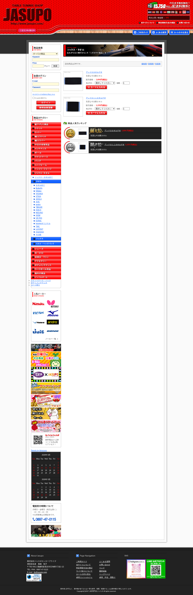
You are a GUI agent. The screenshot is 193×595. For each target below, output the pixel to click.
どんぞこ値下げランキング (46, 388)
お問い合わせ (183, 22)
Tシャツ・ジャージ (46, 169)
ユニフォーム (46, 165)
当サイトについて (147, 22)
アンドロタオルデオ (94, 72)
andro (38, 204)
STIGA (38, 196)
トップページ (104, 574)
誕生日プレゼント (46, 401)
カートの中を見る (179, 32)
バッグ (46, 161)
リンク (102, 568)
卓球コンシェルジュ (84, 577)
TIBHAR (39, 207)
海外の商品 (46, 273)
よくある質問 (159, 32)
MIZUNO (39, 213)
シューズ (46, 249)
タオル (38, 181)
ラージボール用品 (46, 269)
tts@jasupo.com (40, 572)
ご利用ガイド (141, 32)
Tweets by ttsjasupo (39, 450)
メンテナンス (46, 149)
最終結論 (102, 571)
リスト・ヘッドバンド (45, 244)
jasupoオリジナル (43, 223)
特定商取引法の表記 (165, 22)
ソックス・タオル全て (44, 177)
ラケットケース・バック (41, 280)
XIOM (38, 215)
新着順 (151, 64)
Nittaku (38, 191)
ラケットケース (46, 157)
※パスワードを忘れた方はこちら (43, 94)
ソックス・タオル (46, 173)
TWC (38, 226)
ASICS (38, 210)
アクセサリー (46, 261)
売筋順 (157, 64)
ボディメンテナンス (46, 265)
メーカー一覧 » (51, 339)
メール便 (46, 531)
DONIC (39, 221)
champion (40, 232)
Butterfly (39, 188)
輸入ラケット (46, 137)
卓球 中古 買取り (107, 577)
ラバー (46, 132)
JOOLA (39, 199)
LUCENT (39, 229)
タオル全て (40, 185)
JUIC (38, 202)
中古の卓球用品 (46, 145)
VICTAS (39, 218)
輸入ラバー (46, 141)
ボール (46, 153)
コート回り (35, 285)
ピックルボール (46, 277)
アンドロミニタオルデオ (96, 98)
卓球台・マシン (46, 257)
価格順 (144, 64)
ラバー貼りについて (84, 571)
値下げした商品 (46, 124)
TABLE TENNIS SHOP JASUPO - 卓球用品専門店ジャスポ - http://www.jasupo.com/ (27, 14)
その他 (38, 235)
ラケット (46, 128)
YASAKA (39, 194)
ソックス (39, 239)
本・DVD (46, 253)
